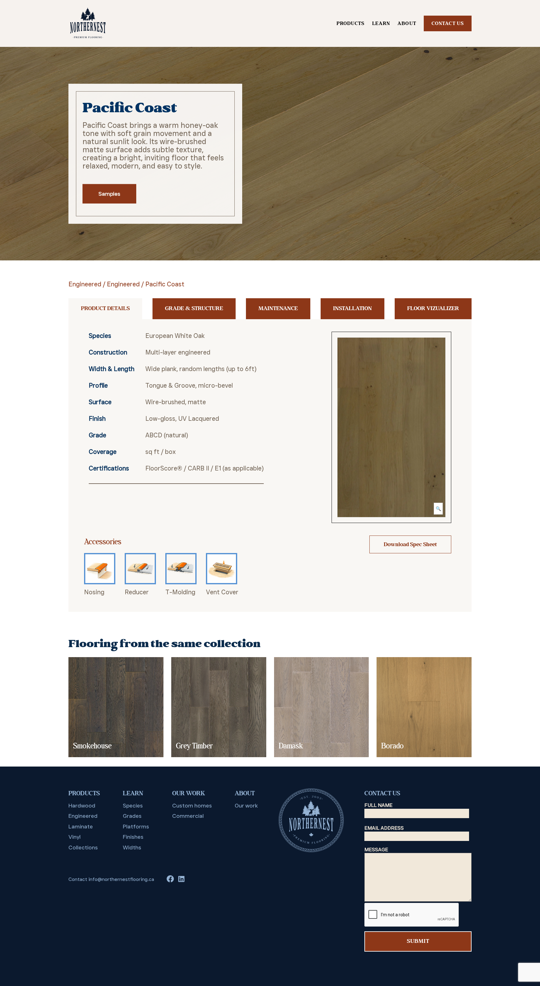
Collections (83, 847)
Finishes (133, 836)
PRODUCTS (351, 23)
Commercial (188, 815)
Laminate (80, 826)
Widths (132, 847)
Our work (246, 805)
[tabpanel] (270, 153)
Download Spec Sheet (410, 544)
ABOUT (407, 23)
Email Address (384, 828)
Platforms (136, 826)
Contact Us (448, 23)
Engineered (84, 284)
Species (133, 805)
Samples (109, 193)
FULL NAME (378, 805)
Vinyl (74, 836)
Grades (132, 815)
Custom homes (192, 805)
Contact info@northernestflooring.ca (111, 879)
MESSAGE (376, 850)
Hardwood (81, 805)
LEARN (381, 23)
